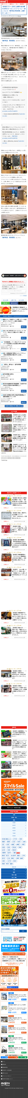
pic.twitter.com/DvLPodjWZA (9, 111)
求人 (17, 4)
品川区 (3, 850)
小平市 (23, 855)
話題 (3, 460)
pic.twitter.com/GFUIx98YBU (9, 138)
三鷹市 (16, 852)
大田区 (8, 850)
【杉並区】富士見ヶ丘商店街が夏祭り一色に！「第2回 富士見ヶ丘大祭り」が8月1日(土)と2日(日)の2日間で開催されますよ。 (19, 501)
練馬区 (18, 844)
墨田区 (8, 841)
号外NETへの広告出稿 (6, 1070)
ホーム (3, 1061)
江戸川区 (15, 839)
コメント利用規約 (23, 295)
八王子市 (9, 861)
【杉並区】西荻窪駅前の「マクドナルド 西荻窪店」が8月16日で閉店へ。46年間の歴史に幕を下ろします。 (19, 558)
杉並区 (3, 847)
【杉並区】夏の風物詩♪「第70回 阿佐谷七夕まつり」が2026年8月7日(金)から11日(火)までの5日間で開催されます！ (19, 543)
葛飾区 (3, 841)
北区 (3, 844)
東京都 (19, 16)
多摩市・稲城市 (19, 858)
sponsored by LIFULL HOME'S (18, 989)
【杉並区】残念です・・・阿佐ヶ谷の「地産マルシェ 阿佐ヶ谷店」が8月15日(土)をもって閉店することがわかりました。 (19, 631)
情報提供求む (5, 1067)
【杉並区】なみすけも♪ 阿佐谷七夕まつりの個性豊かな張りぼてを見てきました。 (19, 763)
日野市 (3, 861)
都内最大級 (18, 458)
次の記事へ (22, 300)
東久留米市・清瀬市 (15, 855)
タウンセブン (4, 458)
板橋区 (12, 844)
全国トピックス (4, 4)
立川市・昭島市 (10, 858)
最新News (12, 4)
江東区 (20, 839)
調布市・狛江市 (5, 855)
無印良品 (10, 458)
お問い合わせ (5, 1073)
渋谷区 (8, 847)
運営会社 (4, 1064)
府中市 (3, 858)
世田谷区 (14, 847)
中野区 (23, 844)
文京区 (7, 844)
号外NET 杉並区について (7, 1078)
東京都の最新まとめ (6, 839)
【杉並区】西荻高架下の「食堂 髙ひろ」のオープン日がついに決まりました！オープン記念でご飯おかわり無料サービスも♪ (19, 616)
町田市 (14, 861)
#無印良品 (14, 136)
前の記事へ (6, 300)
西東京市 (14, 850)
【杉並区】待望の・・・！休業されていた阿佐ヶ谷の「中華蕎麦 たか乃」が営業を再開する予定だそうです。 (19, 689)
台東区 (24, 841)
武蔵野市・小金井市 (6, 852)
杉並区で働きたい (8, 316)
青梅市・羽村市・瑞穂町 (7, 863)
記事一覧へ (14, 300)
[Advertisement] (14, 477)
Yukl (6, 460)
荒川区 (19, 841)
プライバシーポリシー (6, 1076)
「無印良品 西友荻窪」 (8, 40)
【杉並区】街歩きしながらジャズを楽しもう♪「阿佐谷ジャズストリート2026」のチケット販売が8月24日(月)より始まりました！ (19, 755)
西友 (13, 458)
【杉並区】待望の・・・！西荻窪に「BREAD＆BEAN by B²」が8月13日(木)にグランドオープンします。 (19, 674)
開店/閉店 (22, 4)
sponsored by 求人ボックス (19, 316)
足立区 (13, 841)
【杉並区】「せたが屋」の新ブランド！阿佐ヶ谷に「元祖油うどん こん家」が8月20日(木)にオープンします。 (19, 573)
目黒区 (20, 847)
